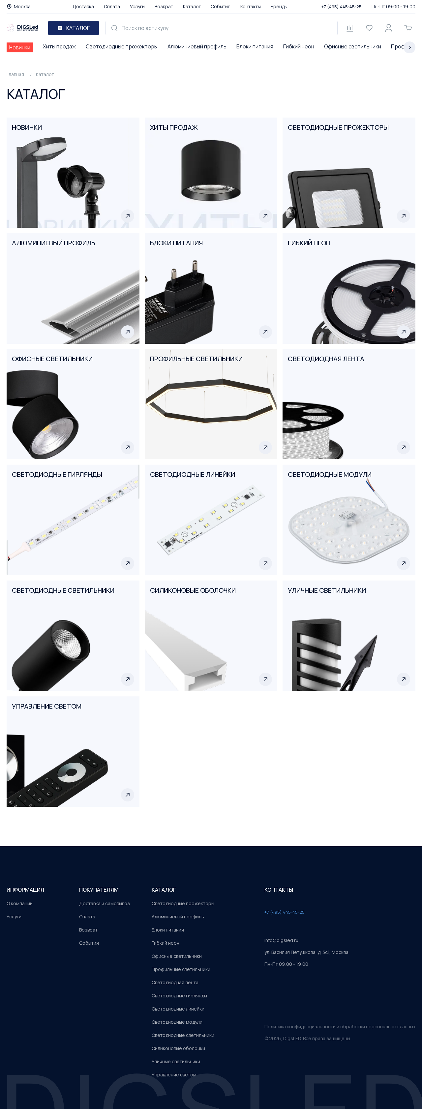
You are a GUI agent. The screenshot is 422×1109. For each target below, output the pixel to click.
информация (25, 889)
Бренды (279, 6)
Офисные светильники (352, 46)
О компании (20, 903)
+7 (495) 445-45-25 (341, 7)
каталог (164, 889)
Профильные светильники (181, 969)
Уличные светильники (176, 1061)
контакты (278, 889)
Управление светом (174, 1074)
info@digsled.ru (281, 940)
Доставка (83, 6)
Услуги (137, 6)
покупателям (99, 889)
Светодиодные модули (177, 1022)
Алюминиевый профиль (196, 46)
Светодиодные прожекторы (122, 46)
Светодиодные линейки (178, 1009)
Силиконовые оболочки (178, 1048)
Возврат (164, 6)
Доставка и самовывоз (104, 903)
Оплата (112, 6)
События (220, 6)
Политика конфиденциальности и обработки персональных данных (339, 1026)
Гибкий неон (298, 46)
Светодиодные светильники (183, 1035)
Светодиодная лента (175, 982)
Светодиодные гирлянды (179, 995)
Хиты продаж (59, 46)
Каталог (192, 6)
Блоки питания (254, 46)
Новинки (19, 47)
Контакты (250, 6)
